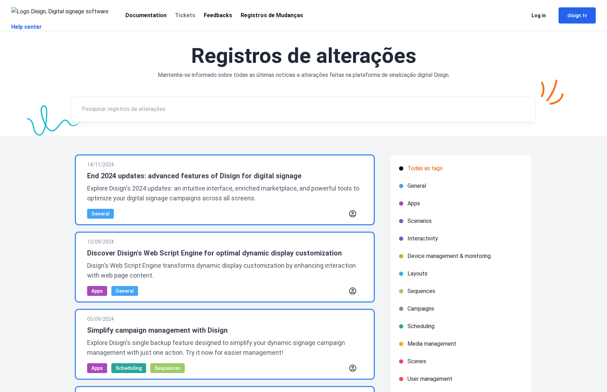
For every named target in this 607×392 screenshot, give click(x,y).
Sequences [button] (168, 368)
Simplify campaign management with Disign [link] (157, 330)
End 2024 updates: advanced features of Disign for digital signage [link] (194, 176)
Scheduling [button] (129, 368)
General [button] (100, 214)
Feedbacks (218, 15)
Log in (538, 15)
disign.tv (577, 15)
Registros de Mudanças (272, 15)
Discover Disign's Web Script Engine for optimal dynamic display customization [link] (214, 253)
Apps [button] (97, 291)
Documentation (146, 15)
